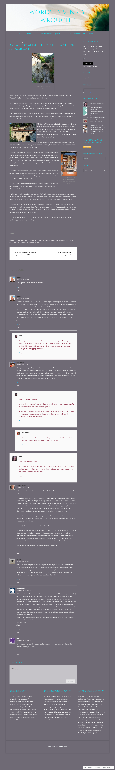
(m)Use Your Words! (63, 34)
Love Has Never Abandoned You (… (97, 121)
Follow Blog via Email (92, 42)
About (28, 34)
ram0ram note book (36, 283)
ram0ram (19, 277)
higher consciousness (31, 243)
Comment (70, 681)
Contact (92, 34)
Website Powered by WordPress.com (57, 746)
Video (36, 34)
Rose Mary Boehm (21, 485)
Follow (88, 64)
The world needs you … (97, 116)
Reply (18, 290)
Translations (47, 34)
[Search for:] (94, 158)
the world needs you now (98, 117)
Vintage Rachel (80, 34)
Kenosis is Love (95, 120)
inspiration (20, 241)
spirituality (47, 241)
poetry (40, 241)
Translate (96, 93)
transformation (57, 241)
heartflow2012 (20, 362)
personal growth (31, 241)
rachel (25, 42)
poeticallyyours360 (96, 129)
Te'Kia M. (93, 125)
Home (21, 34)
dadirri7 (19, 559)
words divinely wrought (57, 16)
